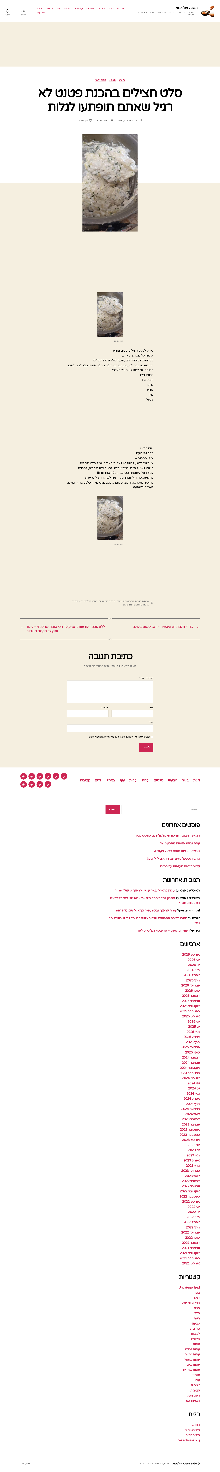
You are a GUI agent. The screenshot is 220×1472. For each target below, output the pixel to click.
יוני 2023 (194, 1150)
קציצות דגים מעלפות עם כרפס (180, 866)
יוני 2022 (194, 1212)
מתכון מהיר (128, 601)
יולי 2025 (194, 1021)
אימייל (105, 707)
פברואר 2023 (190, 1171)
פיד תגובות (192, 1435)
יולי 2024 (194, 1083)
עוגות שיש (193, 1365)
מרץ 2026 (193, 980)
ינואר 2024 (192, 1114)
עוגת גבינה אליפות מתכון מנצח (179, 843)
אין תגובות (83, 120)
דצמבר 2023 (191, 1119)
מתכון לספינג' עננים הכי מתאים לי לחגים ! (173, 859)
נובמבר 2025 (191, 1001)
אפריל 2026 (191, 975)
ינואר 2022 (192, 1238)
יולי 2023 (194, 1145)
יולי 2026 (194, 960)
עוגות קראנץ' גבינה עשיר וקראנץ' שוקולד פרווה (144, 890)
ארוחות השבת (142, 601)
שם (150, 707)
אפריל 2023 (191, 1160)
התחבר (195, 1425)
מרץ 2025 (193, 1042)
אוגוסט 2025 (191, 1016)
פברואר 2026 (190, 985)
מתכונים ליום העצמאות (110, 601)
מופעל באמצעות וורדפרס (154, 1463)
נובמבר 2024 (191, 1063)
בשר (111, 8)
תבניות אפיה (191, 1401)
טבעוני (101, 8)
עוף (58, 8)
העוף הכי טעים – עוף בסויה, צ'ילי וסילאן (164, 930)
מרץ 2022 (193, 1227)
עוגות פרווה (192, 1354)
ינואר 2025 (192, 1052)
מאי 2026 (193, 970)
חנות (122, 8)
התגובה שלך (146, 678)
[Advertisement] (110, 44)
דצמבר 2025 (191, 996)
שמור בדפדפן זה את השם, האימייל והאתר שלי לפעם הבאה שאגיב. (119, 737)
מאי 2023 (193, 1155)
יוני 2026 (194, 965)
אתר (151, 722)
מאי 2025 (193, 1032)
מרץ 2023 (193, 1166)
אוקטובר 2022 (190, 1191)
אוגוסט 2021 (191, 1263)
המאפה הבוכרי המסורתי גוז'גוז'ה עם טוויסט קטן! (167, 835)
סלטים (90, 8)
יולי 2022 (194, 1207)
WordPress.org (189, 1440)
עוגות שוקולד (191, 1359)
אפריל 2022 (191, 1222)
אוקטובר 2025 (190, 1006)
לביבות (195, 1334)
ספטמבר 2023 (189, 1135)
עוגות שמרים (191, 1370)
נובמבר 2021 (191, 1248)
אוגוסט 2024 (191, 1078)
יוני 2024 (194, 1088)
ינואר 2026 (192, 991)
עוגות (80, 8)
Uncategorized (189, 1287)
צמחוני (49, 8)
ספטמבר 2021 (189, 1258)
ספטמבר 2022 (189, 1196)
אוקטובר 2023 (190, 1129)
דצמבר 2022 (191, 1181)
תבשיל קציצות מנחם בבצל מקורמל (177, 851)
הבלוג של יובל (191, 1303)
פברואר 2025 (190, 1047)
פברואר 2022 (190, 1232)
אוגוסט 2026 (191, 954)
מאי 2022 (193, 1217)
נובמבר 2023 (191, 1124)
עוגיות (67, 8)
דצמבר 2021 (191, 1243)
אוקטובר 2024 (190, 1068)
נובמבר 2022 (191, 1186)
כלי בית (195, 1329)
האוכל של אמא (187, 8)
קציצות (41, 13)
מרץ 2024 (193, 1104)
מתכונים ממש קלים (132, 604)
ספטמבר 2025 (189, 1011)
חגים (197, 1308)
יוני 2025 (194, 1027)
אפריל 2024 (191, 1099)
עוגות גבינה (192, 1349)
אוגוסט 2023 (191, 1140)
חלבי (197, 1313)
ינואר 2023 (192, 1176)
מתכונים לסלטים (89, 601)
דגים (39, 8)
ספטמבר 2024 (189, 1073)
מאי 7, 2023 (102, 120)
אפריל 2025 (191, 1037)
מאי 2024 (193, 1093)
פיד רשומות (192, 1430)
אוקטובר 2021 (190, 1253)
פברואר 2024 (190, 1109)
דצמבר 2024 (191, 1057)
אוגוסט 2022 (191, 1201)
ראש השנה (100, 79)
